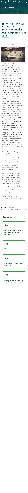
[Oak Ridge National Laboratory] (14, 2)
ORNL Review (8, 8)
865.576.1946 (17, 210)
